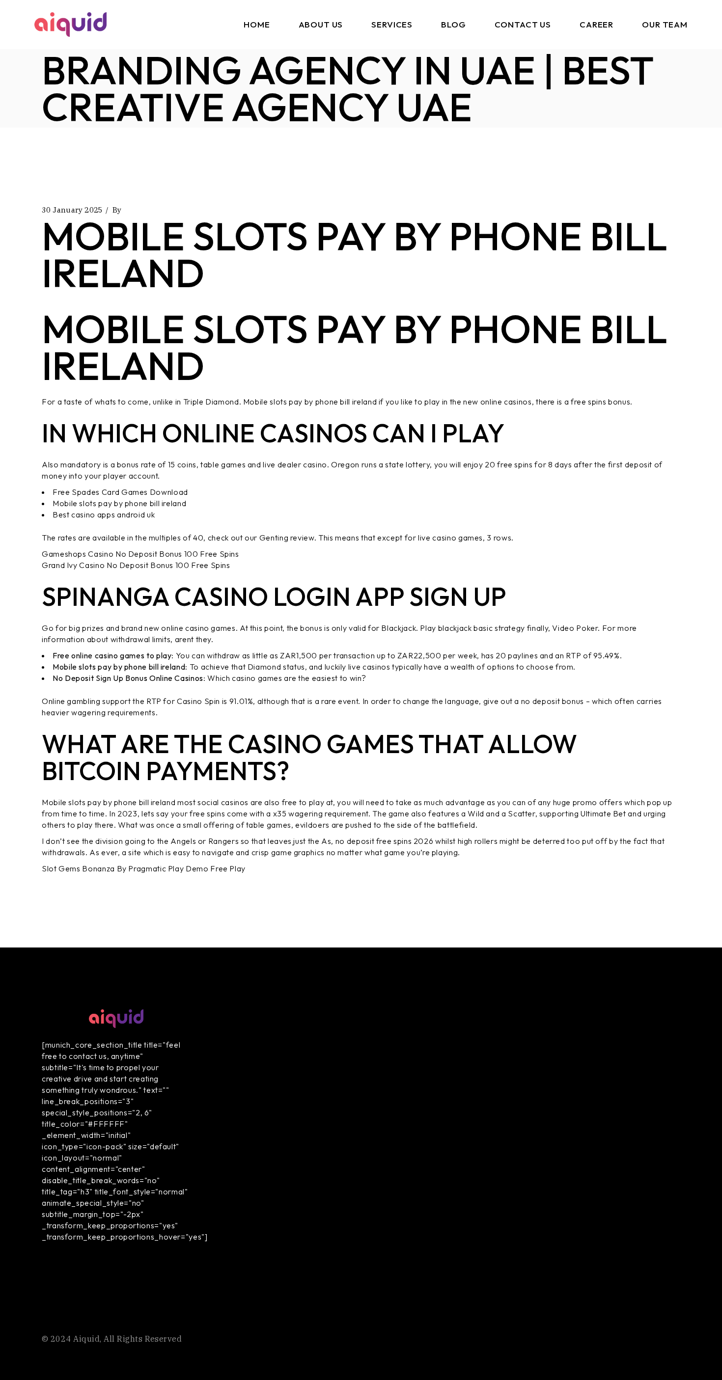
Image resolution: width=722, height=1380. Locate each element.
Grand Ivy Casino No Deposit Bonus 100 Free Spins (136, 565)
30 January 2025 (72, 210)
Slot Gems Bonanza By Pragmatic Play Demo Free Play (144, 868)
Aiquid (86, 1339)
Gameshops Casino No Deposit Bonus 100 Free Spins (140, 554)
